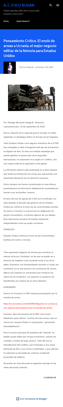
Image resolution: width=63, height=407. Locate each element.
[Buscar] (50, 5)
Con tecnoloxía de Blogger (33, 398)
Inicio (6, 21)
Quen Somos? (23, 21)
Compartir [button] (50, 377)
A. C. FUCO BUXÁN (19, 5)
